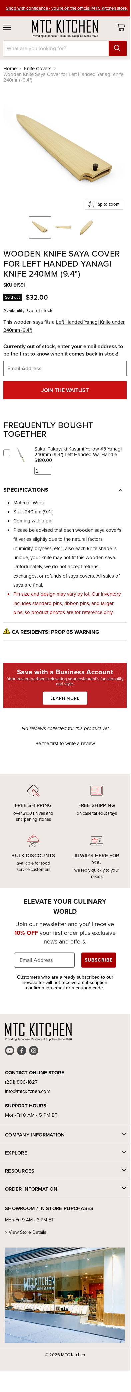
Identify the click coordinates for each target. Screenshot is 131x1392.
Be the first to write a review (65, 743)
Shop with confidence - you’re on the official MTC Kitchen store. (67, 8)
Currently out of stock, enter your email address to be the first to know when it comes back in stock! (63, 350)
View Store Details (27, 1232)
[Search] (118, 48)
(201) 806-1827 (21, 1082)
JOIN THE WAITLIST (65, 390)
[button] (65, 742)
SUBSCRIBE (99, 960)
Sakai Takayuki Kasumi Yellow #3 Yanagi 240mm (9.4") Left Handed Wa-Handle (78, 451)
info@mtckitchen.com (27, 1091)
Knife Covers (37, 69)
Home (10, 69)
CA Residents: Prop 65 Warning (55, 632)
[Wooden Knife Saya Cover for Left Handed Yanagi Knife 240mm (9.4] (40, 227)
